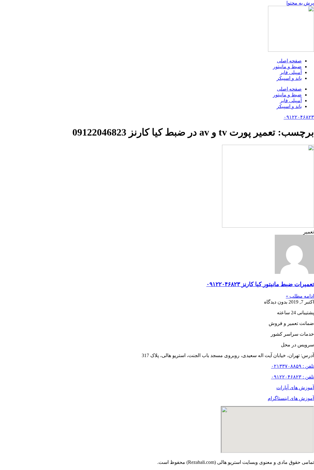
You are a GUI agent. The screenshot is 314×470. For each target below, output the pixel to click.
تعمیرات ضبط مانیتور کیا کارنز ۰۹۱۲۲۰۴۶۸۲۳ (260, 284)
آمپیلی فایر (291, 72)
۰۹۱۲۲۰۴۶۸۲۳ (299, 117)
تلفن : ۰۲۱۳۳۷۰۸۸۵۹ (292, 366)
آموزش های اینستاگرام (291, 398)
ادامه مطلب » (300, 296)
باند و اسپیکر (289, 78)
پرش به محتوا (300, 3)
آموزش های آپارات (295, 387)
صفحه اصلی (289, 60)
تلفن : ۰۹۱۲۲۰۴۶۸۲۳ (292, 376)
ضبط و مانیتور (287, 66)
